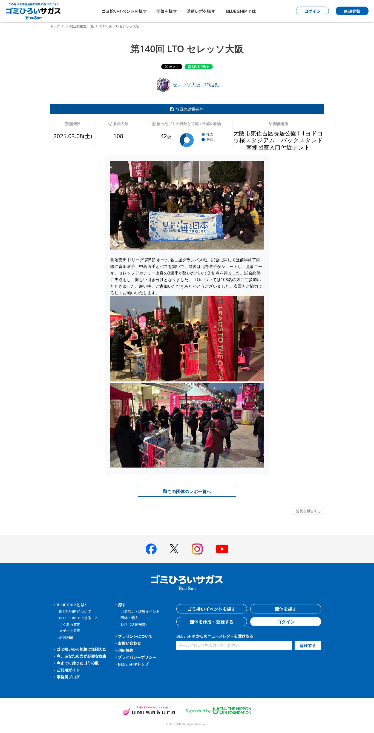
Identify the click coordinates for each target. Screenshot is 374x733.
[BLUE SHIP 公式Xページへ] (174, 548)
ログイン (286, 621)
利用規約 (125, 650)
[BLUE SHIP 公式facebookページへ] (151, 549)
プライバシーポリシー (137, 657)
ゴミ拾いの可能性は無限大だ (82, 649)
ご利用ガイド (68, 670)
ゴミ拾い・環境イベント (140, 611)
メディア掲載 (69, 630)
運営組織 (66, 637)
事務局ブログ (68, 677)
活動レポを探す (200, 11)
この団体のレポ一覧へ (189, 491)
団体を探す (166, 11)
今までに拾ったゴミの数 (78, 663)
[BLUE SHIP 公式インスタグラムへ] (197, 549)
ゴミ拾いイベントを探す (124, 11)
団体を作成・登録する (212, 621)
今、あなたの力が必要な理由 (82, 656)
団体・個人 (129, 617)
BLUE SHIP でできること (78, 617)
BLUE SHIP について (75, 611)
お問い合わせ (129, 643)
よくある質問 (69, 624)
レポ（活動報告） (134, 624)
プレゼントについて (135, 636)
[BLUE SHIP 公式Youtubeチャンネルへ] (222, 549)
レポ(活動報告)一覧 (79, 26)
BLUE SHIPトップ (133, 664)
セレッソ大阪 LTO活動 (195, 84)
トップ (55, 26)
